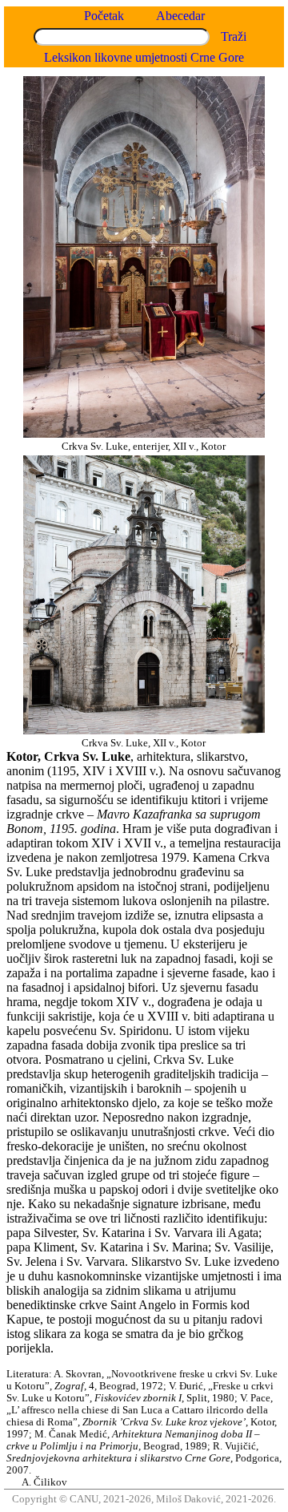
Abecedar (180, 15)
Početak (104, 15)
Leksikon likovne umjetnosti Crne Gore (144, 57)
